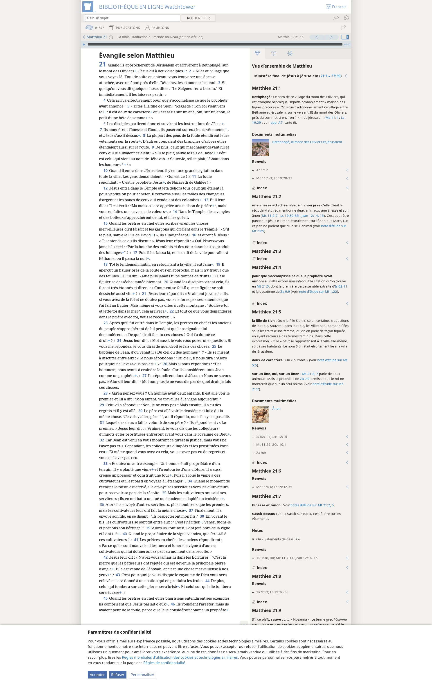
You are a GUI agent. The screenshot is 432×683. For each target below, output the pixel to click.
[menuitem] (346, 17)
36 (102, 504)
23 (106, 322)
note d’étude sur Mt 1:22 (318, 291)
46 (173, 604)
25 (214, 346)
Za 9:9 (285, 291)
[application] (216, 44)
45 (106, 598)
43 (118, 574)
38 (202, 516)
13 (206, 199)
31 (102, 422)
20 (166, 281)
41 (136, 539)
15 (106, 223)
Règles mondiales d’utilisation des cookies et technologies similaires (180, 657)
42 (106, 557)
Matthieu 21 (97, 36)
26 (165, 363)
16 (194, 235)
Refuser (117, 674)
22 (172, 311)
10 (106, 170)
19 (218, 264)
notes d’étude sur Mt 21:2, (310, 505)
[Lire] (84, 44)
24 (119, 340)
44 (207, 580)
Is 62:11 (341, 286)
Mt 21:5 (263, 286)
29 (102, 404)
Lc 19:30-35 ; (290, 215)
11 (194, 176)
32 (102, 440)
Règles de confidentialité (164, 662)
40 (125, 533)
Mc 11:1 (332, 117)
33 (106, 463)
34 (190, 481)
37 (191, 510)
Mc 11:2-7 (270, 215)
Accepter (97, 674)
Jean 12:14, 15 (312, 215)
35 (164, 492)
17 (135, 252)
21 (144, 293)
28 (106, 393)
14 (175, 211)
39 (148, 527)
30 (140, 410)
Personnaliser (142, 674)
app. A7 (277, 122)
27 (144, 375)
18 (106, 264)
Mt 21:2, (308, 373)
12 (106, 188)
